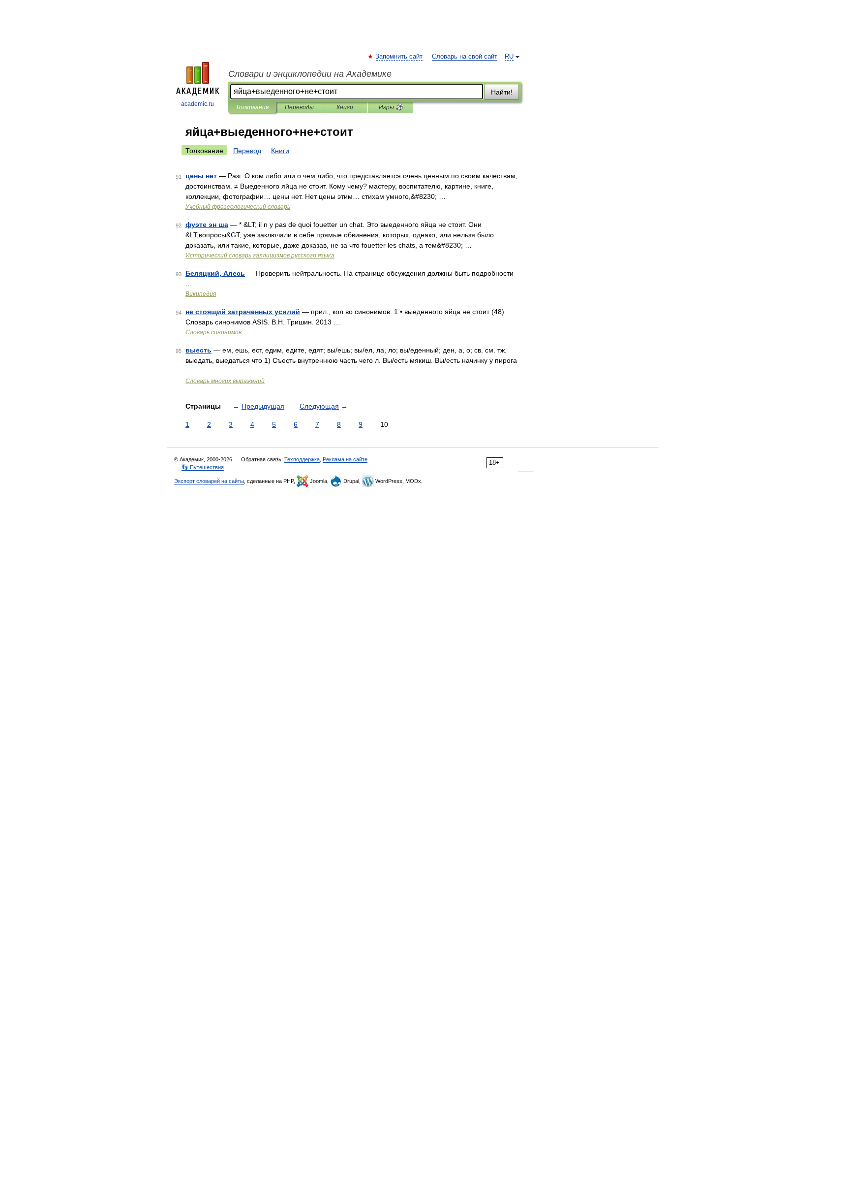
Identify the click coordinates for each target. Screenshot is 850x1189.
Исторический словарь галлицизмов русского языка (259, 255)
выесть (198, 350)
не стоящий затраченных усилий (242, 312)
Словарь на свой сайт (464, 56)
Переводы (299, 107)
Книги (344, 107)
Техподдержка (302, 459)
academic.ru (197, 103)
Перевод (247, 151)
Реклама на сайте (345, 459)
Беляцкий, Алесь (215, 273)
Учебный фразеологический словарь (237, 206)
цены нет (201, 176)
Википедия (200, 293)
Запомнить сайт (399, 56)
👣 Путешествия (203, 467)
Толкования (252, 107)
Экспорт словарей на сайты (209, 481)
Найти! (502, 92)
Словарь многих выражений (225, 381)
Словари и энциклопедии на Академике (310, 74)
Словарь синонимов (213, 332)
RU (509, 56)
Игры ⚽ (391, 107)
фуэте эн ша (206, 224)
